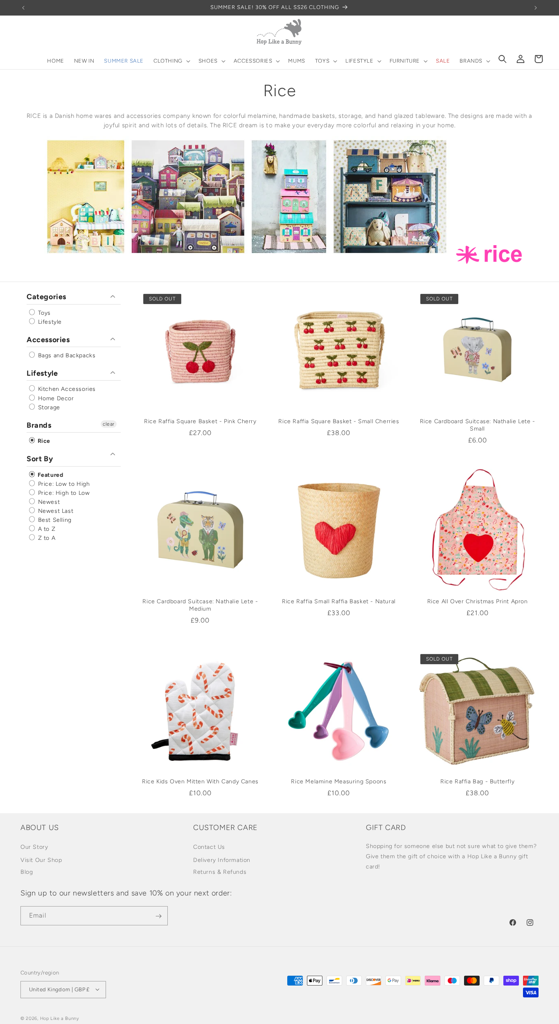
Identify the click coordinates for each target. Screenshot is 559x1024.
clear (109, 423)
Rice (43, 441)
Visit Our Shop (41, 859)
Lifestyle (49, 321)
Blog (26, 871)
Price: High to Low (63, 492)
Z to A (45, 538)
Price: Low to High (63, 483)
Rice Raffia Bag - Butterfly (477, 781)
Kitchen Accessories (66, 389)
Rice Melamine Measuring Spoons (338, 781)
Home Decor (55, 398)
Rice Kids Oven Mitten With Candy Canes (200, 781)
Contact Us (209, 846)
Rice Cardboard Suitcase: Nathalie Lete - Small (477, 425)
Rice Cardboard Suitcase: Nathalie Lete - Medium (200, 605)
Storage (48, 407)
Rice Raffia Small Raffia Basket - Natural (339, 601)
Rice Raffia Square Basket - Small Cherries (338, 421)
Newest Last (54, 510)
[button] (171, 61)
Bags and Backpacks (65, 355)
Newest (48, 501)
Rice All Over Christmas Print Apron (477, 601)
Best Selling (54, 520)
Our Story (34, 846)
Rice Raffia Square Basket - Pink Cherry (200, 421)
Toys (43, 312)
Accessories (48, 339)
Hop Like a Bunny (59, 1018)
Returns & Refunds (219, 871)
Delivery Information (221, 859)
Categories (46, 296)
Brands (39, 424)
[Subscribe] (158, 916)
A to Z (45, 529)
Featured (49, 474)
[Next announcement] (536, 8)
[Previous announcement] (23, 8)
